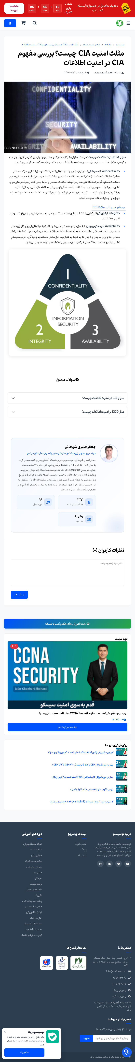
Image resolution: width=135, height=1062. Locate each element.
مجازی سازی (36, 855)
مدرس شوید (80, 844)
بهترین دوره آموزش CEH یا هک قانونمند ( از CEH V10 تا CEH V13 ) (82, 765)
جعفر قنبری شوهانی (103, 73)
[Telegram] (118, 863)
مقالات (108, 45)
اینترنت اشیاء (36, 918)
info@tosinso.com (116, 971)
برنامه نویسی (36, 884)
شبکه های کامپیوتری (32, 844)
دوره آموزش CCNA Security (108, 207)
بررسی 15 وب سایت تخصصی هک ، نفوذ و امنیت (91, 789)
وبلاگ (83, 850)
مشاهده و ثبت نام (67, 727)
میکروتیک (37, 872)
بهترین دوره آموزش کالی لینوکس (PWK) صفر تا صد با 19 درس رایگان (82, 777)
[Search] (34, 23)
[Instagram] (100, 863)
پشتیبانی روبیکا (119, 990)
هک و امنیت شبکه (91, 45)
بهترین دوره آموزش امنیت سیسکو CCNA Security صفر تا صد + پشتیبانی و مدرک (82, 713)
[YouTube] (127, 863)
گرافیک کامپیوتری (34, 912)
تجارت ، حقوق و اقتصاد (31, 935)
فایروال (38, 895)
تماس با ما (81, 855)
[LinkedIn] (109, 863)
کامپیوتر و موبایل (34, 889)
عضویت (86, 1038)
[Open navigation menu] (128, 23)
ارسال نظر (19, 595)
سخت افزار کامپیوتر (33, 924)
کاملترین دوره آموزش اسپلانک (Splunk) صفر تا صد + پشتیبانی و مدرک (81, 802)
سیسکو (38, 878)
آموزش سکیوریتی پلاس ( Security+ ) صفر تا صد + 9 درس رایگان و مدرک (80, 752)
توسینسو (120, 45)
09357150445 (119, 978)
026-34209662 (118, 984)
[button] (67, 398)
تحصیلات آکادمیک (33, 929)
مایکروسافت (36, 850)
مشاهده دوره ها (14, 8)
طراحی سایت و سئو (33, 907)
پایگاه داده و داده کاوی (32, 901)
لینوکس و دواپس (34, 867)
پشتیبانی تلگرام (119, 996)
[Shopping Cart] (23, 23)
